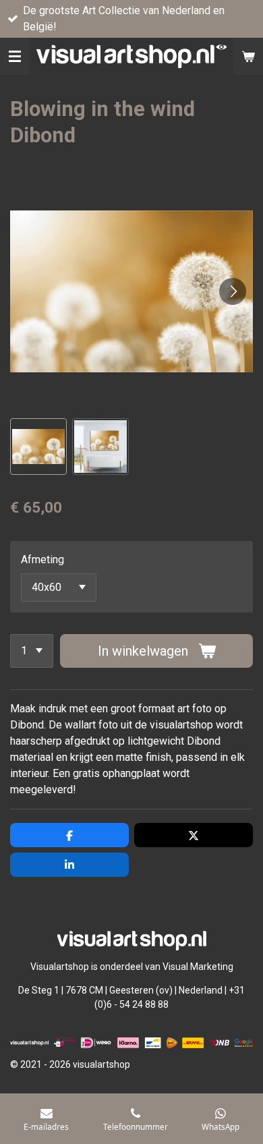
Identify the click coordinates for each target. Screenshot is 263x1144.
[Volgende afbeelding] (232, 291)
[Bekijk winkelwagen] (248, 56)
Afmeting (42, 559)
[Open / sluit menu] (15, 56)
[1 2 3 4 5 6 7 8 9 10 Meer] (31, 651)
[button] (38, 446)
